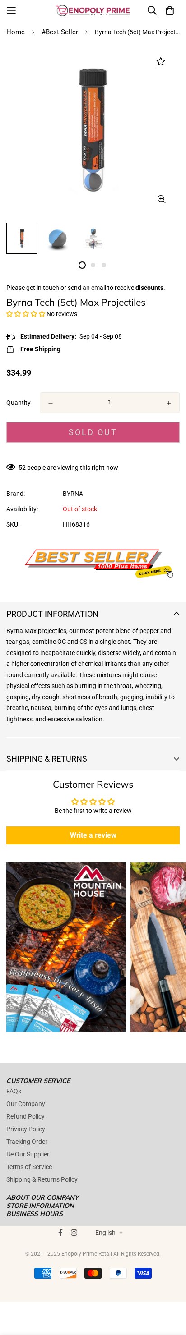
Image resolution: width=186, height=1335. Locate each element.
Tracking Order (26, 1141)
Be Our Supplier (27, 1154)
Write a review (93, 835)
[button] (25, 313)
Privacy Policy (25, 1129)
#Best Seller (60, 32)
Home (15, 32)
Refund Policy (25, 1116)
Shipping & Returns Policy (42, 1179)
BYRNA (73, 493)
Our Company (25, 1103)
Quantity (18, 402)
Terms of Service (29, 1166)
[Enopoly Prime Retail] (93, 10)
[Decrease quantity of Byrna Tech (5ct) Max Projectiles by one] (50, 403)
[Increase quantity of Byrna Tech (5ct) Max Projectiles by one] (168, 403)
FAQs (13, 1091)
